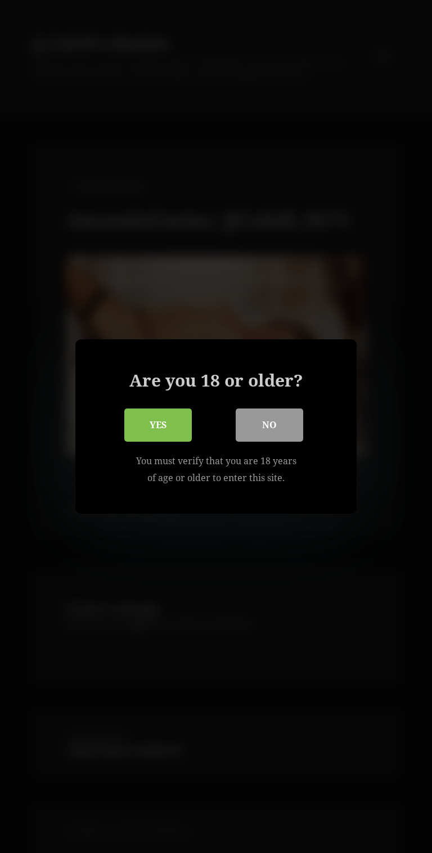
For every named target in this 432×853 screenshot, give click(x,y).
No (269, 425)
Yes (158, 425)
